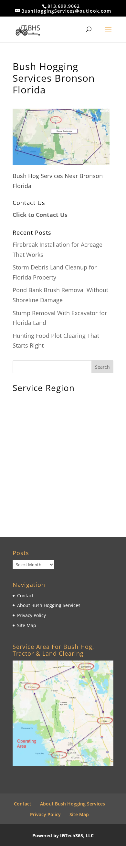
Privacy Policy (31, 615)
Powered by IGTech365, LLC (63, 835)
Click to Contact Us (40, 215)
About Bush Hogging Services (48, 605)
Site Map (26, 625)
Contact (25, 595)
